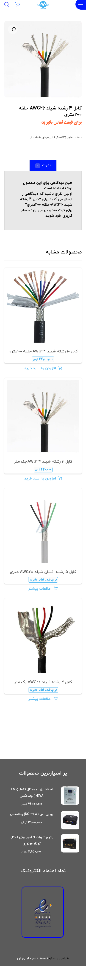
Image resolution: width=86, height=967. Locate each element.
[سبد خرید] (20, 4)
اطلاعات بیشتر (40, 588)
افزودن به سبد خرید (40, 368)
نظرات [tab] (44, 165)
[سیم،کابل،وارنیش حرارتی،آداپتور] (43, 5)
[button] (13, 29)
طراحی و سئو (59, 958)
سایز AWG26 (65, 138)
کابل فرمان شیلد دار (42, 138)
